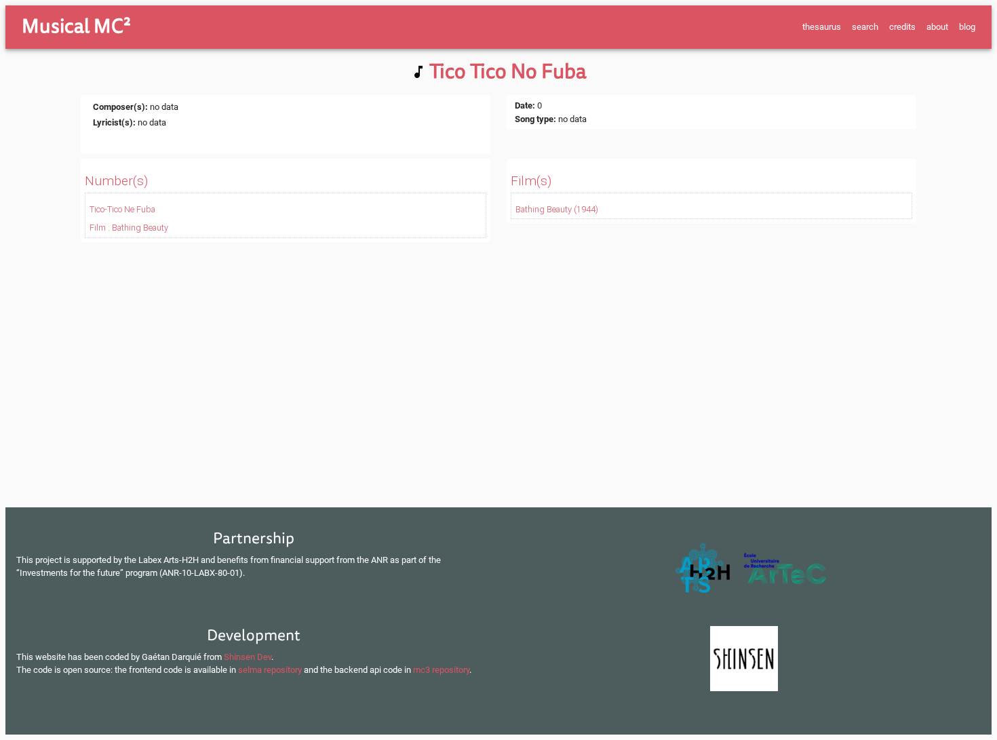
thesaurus (821, 27)
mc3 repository (441, 670)
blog (967, 27)
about (937, 27)
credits (902, 27)
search (865, 27)
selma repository (270, 670)
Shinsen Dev (247, 657)
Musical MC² (76, 26)
